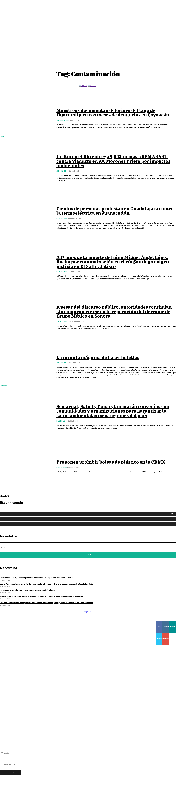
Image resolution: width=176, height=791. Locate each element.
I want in (88, 555)
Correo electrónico (7, 760)
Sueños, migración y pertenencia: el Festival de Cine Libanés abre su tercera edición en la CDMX (50, 705)
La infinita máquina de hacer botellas (97, 357)
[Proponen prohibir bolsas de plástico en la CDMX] (26, 466)
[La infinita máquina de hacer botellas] (26, 366)
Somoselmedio (62, 120)
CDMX (3, 137)
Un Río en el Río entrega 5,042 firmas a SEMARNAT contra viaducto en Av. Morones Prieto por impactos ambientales (113, 161)
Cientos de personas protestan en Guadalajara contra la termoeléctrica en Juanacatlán (115, 211)
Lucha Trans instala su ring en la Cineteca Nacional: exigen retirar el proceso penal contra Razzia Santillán (56, 696)
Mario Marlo (61, 218)
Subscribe (170, 524)
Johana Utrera (62, 321)
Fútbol (4, 385)
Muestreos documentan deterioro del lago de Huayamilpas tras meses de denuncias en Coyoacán (112, 112)
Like (172, 514)
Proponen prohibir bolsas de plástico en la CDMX (110, 462)
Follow (171, 519)
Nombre (3, 749)
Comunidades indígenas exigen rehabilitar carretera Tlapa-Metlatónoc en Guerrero (37, 577)
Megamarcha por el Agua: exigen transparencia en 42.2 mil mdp (33, 700)
